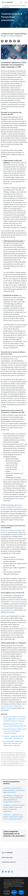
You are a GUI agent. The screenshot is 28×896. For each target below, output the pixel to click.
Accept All (14, 892)
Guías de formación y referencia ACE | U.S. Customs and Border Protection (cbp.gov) (15, 731)
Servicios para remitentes (9, 862)
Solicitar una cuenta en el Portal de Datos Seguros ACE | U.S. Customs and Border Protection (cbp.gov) (14, 719)
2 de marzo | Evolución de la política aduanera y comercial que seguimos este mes (14, 790)
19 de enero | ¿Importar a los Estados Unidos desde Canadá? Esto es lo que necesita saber (13, 817)
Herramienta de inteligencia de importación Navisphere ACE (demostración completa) (13, 743)
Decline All (21, 892)
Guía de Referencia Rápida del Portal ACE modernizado (11, 507)
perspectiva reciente (7, 610)
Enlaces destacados (7, 857)
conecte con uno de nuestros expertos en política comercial (13, 706)
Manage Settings (7, 892)
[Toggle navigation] (26, 2)
